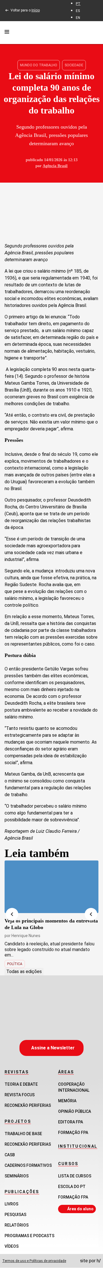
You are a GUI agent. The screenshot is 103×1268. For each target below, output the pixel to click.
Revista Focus (20, 1095)
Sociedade (74, 65)
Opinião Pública (74, 1111)
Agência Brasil (55, 166)
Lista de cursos (74, 1176)
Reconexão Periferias (28, 1105)
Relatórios (17, 1225)
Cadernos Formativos (28, 1165)
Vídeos (12, 1246)
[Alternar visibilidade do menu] (7, 32)
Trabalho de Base (23, 1133)
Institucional (77, 1146)
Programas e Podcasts (29, 1235)
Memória (67, 1101)
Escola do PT (72, 1186)
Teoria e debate (21, 1084)
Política (14, 964)
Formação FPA (73, 1197)
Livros (11, 1204)
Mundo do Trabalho (38, 65)
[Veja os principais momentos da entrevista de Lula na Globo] (51, 886)
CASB (10, 1155)
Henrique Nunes (25, 935)
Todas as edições (24, 971)
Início (35, 10)
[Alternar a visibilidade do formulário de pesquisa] (95, 32)
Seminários (17, 1176)
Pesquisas (15, 1214)
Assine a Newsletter (53, 1048)
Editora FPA (70, 1122)
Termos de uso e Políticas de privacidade (34, 1261)
